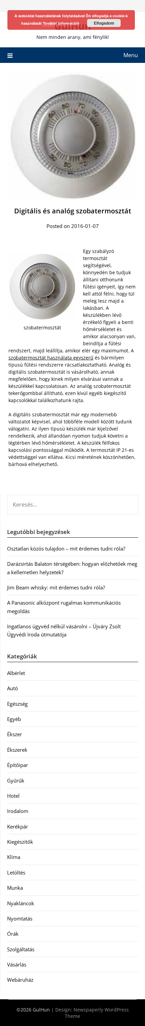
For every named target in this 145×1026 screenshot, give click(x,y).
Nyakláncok (20, 903)
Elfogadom (104, 23)
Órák (13, 933)
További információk (61, 23)
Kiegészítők (20, 841)
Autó (12, 688)
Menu (130, 55)
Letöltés (16, 872)
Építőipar (17, 765)
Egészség (17, 703)
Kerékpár (17, 826)
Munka (15, 887)
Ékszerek (17, 749)
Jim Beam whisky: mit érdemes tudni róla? (56, 587)
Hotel (13, 795)
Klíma (13, 857)
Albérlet (16, 673)
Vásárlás (16, 964)
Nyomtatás (19, 918)
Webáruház (20, 979)
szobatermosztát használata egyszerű (50, 357)
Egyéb (14, 719)
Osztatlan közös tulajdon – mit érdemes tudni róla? (66, 548)
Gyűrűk (15, 780)
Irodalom (17, 811)
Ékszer (14, 734)
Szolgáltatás (20, 949)
